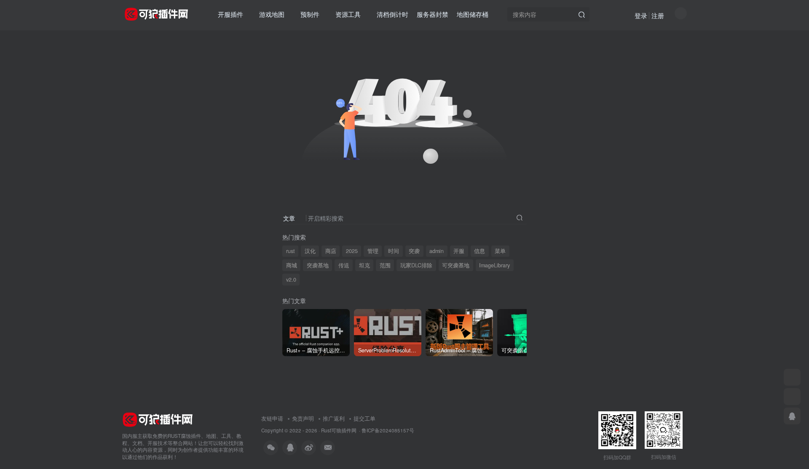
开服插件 (230, 14)
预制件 (309, 14)
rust (290, 251)
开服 (458, 251)
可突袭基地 (455, 265)
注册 (657, 15)
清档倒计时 (392, 14)
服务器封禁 (432, 14)
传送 (343, 265)
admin (436, 251)
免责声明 (303, 418)
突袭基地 (318, 265)
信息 (479, 251)
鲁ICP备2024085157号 (388, 430)
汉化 (310, 251)
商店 (330, 251)
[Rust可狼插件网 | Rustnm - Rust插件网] (157, 419)
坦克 (364, 265)
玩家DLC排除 (416, 265)
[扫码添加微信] (792, 377)
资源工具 (348, 14)
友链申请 (272, 418)
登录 (641, 15)
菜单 (500, 251)
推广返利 (334, 418)
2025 (352, 251)
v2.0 (291, 279)
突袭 (414, 251)
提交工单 (364, 418)
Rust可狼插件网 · (341, 430)
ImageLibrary (494, 265)
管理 (372, 251)
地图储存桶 (472, 14)
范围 (385, 265)
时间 (393, 251)
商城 (291, 265)
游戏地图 (271, 14)
